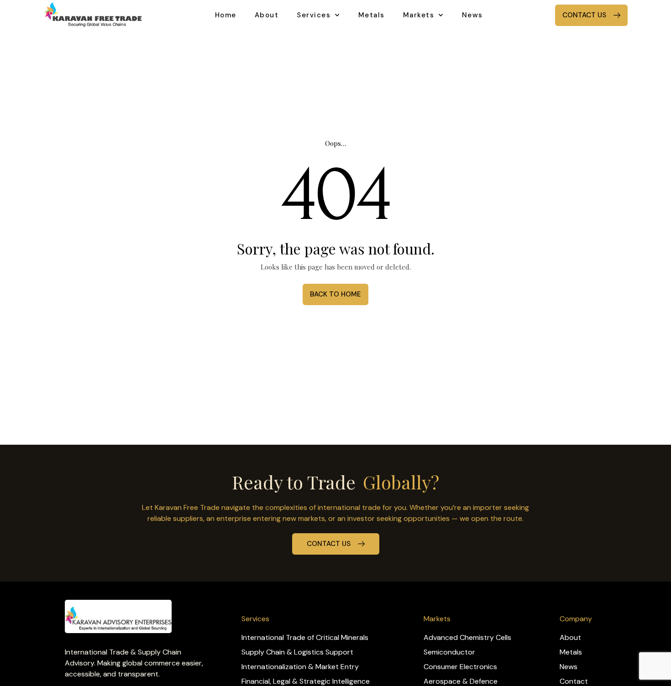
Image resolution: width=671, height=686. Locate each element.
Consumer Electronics (460, 666)
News (472, 15)
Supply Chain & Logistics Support (297, 652)
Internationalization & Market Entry (300, 666)
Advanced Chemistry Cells (467, 637)
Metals (371, 15)
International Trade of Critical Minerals (304, 637)
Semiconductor (449, 652)
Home (225, 15)
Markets (419, 15)
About (267, 15)
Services (313, 15)
